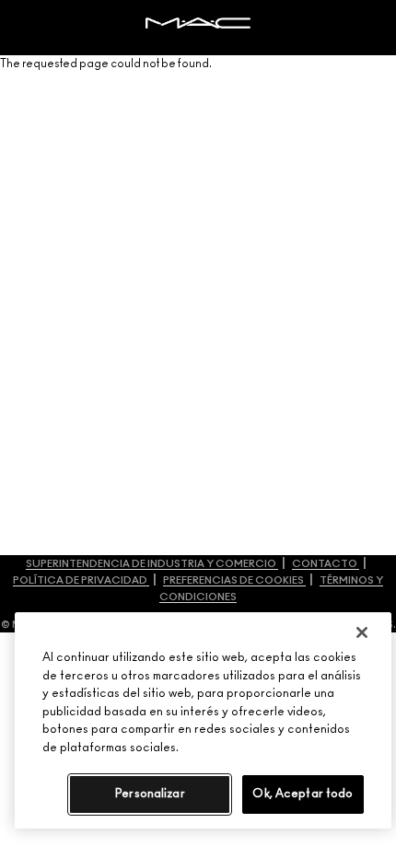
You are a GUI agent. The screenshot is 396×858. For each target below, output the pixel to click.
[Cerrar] (362, 632)
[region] (203, 720)
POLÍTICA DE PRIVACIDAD (81, 580)
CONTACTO (325, 564)
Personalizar (150, 794)
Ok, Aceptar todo (302, 794)
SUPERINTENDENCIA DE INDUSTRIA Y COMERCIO (152, 564)
